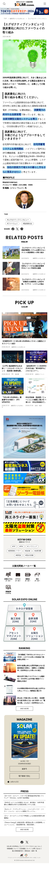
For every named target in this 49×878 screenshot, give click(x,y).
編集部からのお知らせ (17, 18)
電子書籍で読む (24, 776)
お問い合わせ (36, 848)
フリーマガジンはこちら (33, 846)
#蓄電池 (18, 555)
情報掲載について (12, 848)
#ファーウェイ (12, 223)
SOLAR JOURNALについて (15, 846)
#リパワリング (32, 546)
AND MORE (24, 708)
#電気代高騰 (29, 555)
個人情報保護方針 (17, 851)
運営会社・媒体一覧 (31, 851)
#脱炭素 (27, 551)
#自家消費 (37, 551)
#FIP (13, 546)
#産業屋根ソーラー (14, 551)
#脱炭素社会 (27, 223)
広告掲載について (25, 848)
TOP (5, 18)
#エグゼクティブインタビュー (18, 220)
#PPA (21, 546)
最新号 (24, 769)
